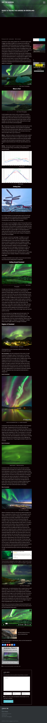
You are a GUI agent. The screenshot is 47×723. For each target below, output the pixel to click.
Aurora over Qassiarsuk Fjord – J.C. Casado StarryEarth (16, 422)
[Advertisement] (23, 28)
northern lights (16, 666)
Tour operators (27, 595)
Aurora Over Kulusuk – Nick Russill (16, 346)
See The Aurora (8, 2)
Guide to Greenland (6, 642)
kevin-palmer (12, 39)
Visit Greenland (26, 640)
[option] (39, 48)
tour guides (9, 478)
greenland (11, 666)
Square (11, 721)
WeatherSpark (21, 166)
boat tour (26, 545)
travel (19, 666)
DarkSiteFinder (4, 715)
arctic (4, 666)
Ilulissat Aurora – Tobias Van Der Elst (17, 465)
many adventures (5, 366)
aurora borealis (7, 666)
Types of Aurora (37, 51)
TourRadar (27, 320)
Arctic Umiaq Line (10, 300)
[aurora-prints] (10, 655)
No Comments (18, 39)
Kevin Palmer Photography (24, 86)
